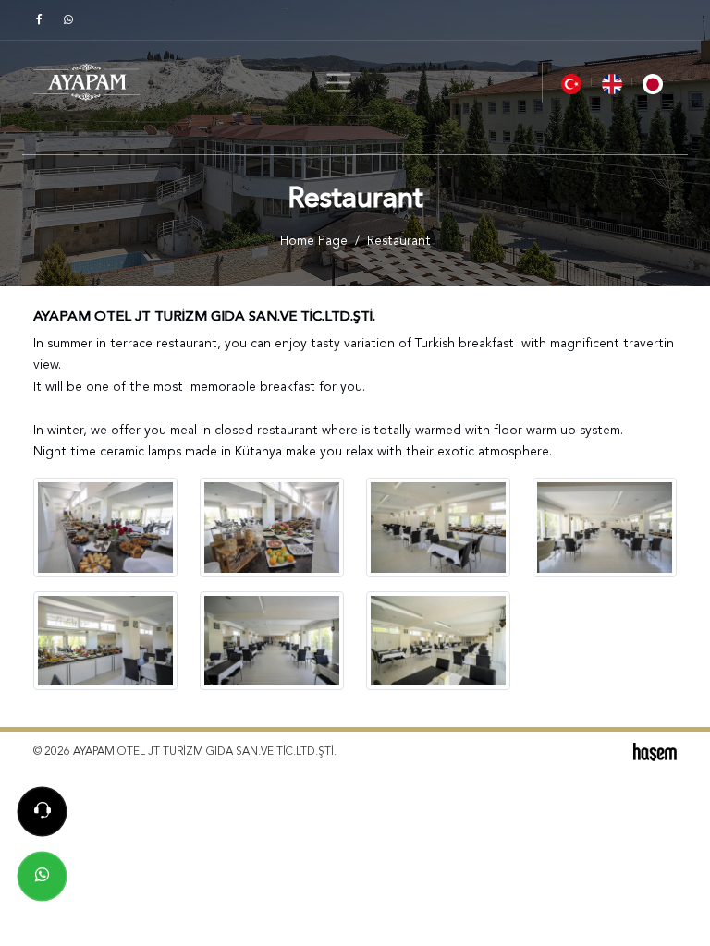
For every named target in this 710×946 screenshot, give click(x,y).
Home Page (314, 242)
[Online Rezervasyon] (42, 811)
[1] (339, 83)
